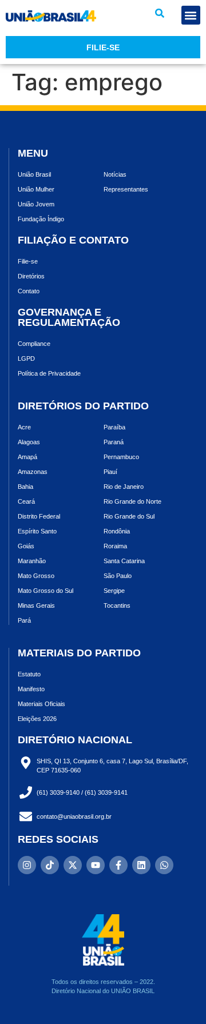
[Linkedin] (141, 865)
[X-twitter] (73, 865)
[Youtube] (95, 865)
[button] (159, 13)
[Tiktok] (50, 865)
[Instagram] (27, 865)
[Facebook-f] (118, 865)
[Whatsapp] (164, 865)
